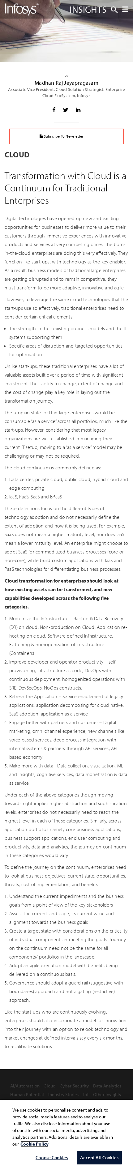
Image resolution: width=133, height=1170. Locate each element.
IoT (86, 1094)
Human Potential (27, 1094)
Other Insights (107, 1094)
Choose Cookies (52, 1157)
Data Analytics (107, 1086)
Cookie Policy (34, 1144)
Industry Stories (63, 1094)
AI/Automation (25, 1086)
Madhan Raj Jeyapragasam (66, 82)
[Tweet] (65, 110)
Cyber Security (74, 1086)
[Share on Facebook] (53, 110)
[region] (66, 1135)
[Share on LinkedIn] (78, 110)
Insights (88, 9)
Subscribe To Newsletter (63, 136)
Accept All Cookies (99, 1157)
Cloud (49, 1086)
